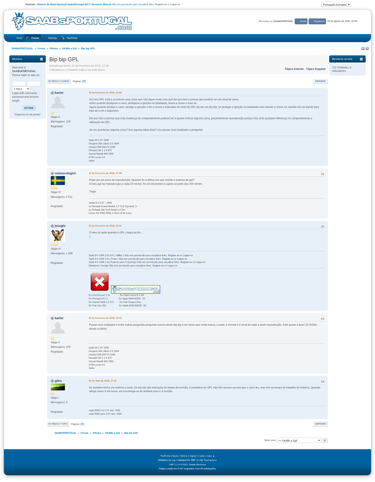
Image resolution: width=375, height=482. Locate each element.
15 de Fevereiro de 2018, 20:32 (105, 225)
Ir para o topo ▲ (206, 456)
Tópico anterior (294, 69)
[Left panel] (363, 48)
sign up (35, 75)
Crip (174, 460)
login (24, 75)
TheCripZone (210, 460)
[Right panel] (367, 48)
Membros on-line (342, 59)
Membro (17, 59)
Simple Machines (197, 464)
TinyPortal (165, 456)
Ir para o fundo (58, 81)
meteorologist (65, 173)
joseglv (60, 226)
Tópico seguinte (316, 69)
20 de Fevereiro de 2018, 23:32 (105, 318)
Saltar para (270, 440)
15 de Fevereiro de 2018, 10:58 (105, 92)
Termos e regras (188, 456)
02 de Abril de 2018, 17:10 (103, 381)
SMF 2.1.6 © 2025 (178, 464)
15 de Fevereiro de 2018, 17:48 (105, 173)
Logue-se (175, 4)
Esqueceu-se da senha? (28, 114)
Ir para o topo (57, 424)
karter (59, 92)
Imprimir (320, 81)
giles (58, 381)
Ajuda (175, 456)
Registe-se (161, 4)
